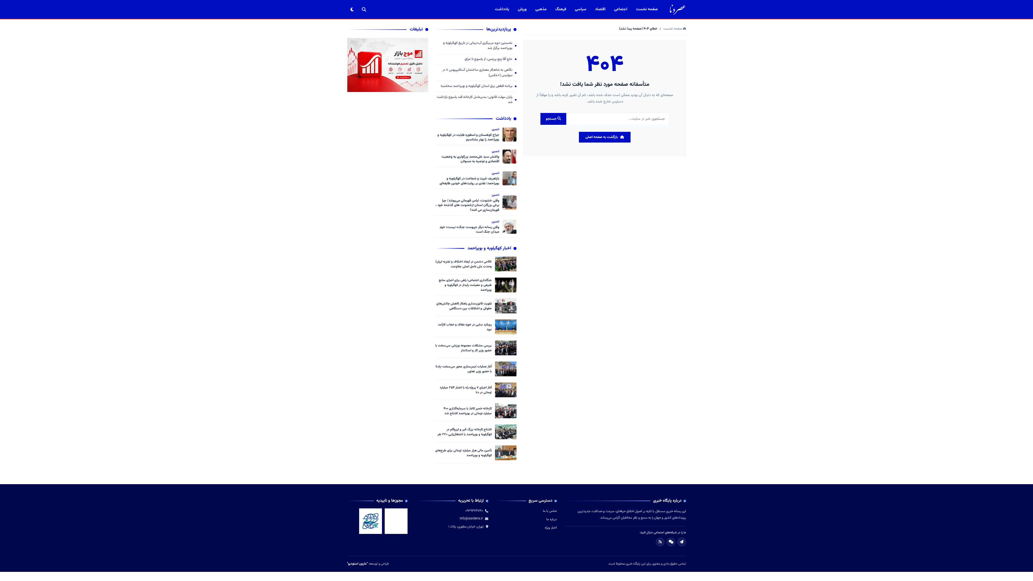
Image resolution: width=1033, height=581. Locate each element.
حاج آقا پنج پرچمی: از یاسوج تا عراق (488, 59)
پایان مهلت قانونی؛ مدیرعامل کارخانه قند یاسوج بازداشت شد (474, 100)
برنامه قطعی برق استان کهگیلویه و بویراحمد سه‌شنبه (476, 86)
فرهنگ (560, 9)
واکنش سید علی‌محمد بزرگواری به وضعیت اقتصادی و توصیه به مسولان (470, 159)
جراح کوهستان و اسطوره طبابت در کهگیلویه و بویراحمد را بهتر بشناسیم (468, 137)
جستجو (551, 119)
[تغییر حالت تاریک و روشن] (352, 9)
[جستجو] (364, 9)
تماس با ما (550, 511)
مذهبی (541, 9)
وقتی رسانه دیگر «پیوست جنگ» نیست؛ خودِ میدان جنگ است (469, 230)
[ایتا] (681, 542)
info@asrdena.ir (471, 518)
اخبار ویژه (551, 527)
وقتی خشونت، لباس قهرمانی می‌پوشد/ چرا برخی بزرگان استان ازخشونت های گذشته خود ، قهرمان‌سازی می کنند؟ (467, 205)
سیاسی (580, 9)
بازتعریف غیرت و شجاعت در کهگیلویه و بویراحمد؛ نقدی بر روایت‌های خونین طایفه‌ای (469, 181)
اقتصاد (600, 9)
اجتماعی (620, 9)
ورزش (522, 9)
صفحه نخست (647, 9)
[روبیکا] (671, 542)
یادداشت (502, 9)
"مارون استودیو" (357, 563)
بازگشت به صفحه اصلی (601, 137)
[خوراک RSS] (660, 542)
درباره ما (551, 519)
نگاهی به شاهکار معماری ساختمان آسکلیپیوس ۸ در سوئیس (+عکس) (477, 73)
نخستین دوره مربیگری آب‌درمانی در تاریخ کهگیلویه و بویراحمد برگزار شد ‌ (477, 46)
